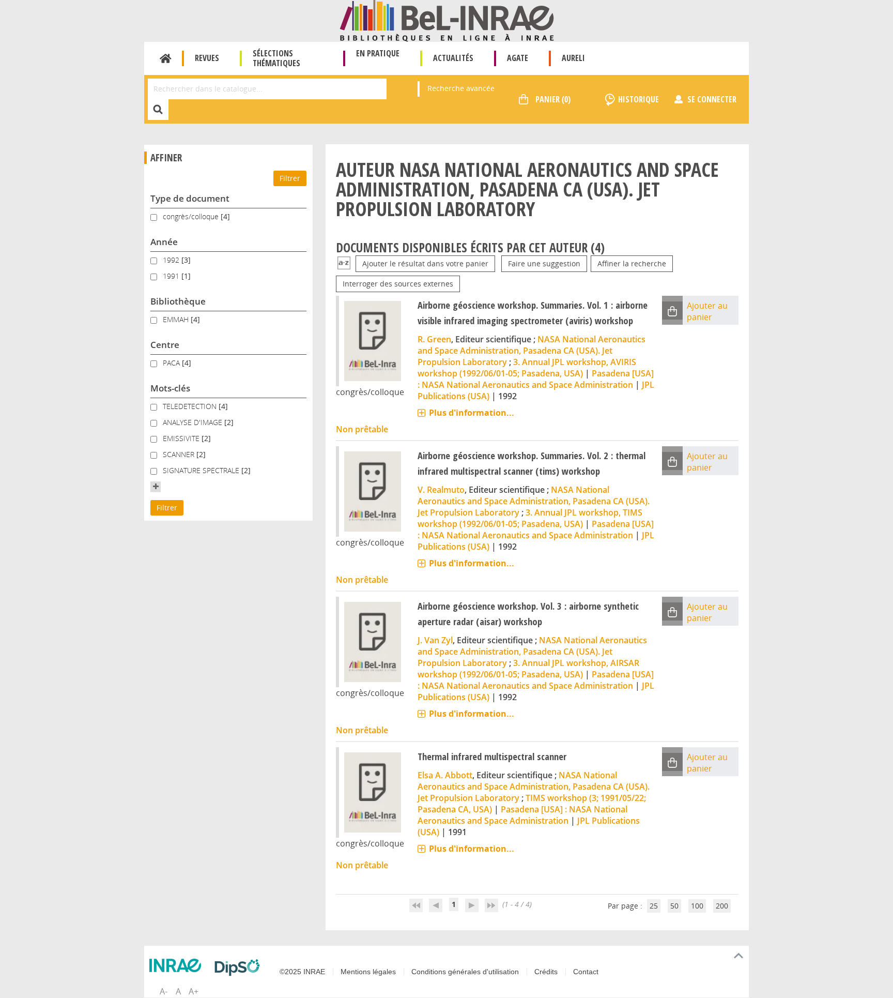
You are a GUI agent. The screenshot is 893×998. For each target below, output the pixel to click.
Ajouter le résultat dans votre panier (425, 263)
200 (722, 906)
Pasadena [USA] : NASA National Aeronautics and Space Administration (536, 379)
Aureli (573, 58)
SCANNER (179, 454)
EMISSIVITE (182, 438)
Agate (517, 58)
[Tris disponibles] (344, 263)
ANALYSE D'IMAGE (193, 422)
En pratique (377, 53)
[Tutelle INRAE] (177, 965)
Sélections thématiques (276, 58)
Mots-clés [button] (170, 388)
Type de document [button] (189, 198)
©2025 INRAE (302, 971)
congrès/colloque (192, 216)
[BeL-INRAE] (447, 20)
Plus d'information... (471, 412)
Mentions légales (368, 971)
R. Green (434, 339)
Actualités (453, 58)
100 (697, 906)
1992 (172, 260)
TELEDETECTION (191, 406)
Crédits (546, 971)
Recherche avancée (461, 88)
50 (674, 906)
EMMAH (177, 319)
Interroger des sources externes (398, 284)
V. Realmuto (441, 489)
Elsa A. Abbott (445, 775)
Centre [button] (164, 345)
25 (654, 906)
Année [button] (164, 242)
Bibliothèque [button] (178, 301)
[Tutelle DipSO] (239, 967)
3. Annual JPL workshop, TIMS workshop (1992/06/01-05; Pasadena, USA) (530, 518)
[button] (155, 486)
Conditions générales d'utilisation (465, 971)
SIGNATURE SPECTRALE (202, 470)
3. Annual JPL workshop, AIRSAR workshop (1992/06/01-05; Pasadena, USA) (528, 668)
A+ (193, 991)
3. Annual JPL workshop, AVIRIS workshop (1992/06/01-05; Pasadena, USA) (527, 367)
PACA (172, 363)
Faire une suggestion (544, 263)
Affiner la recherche (631, 263)
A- (163, 991)
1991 (172, 276)
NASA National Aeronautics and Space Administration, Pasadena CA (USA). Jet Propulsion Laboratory (531, 351)
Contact (585, 971)
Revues (207, 58)
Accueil (166, 58)
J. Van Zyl (435, 640)
